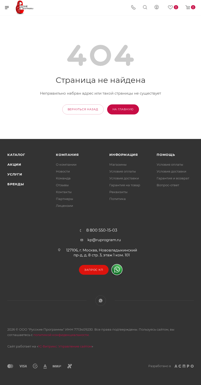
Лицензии (64, 206)
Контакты (64, 192)
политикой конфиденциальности (61, 335)
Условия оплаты (122, 171)
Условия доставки (124, 178)
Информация (123, 155)
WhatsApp (100, 300)
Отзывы (62, 185)
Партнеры (64, 199)
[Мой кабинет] (156, 7)
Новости (63, 171)
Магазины (117, 164)
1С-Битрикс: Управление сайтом (65, 346)
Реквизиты (118, 192)
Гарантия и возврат (173, 178)
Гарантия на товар (124, 185)
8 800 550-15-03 (101, 230)
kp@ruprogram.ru (104, 239)
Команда (63, 178)
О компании (66, 164)
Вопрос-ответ (168, 185)
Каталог (16, 155)
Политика (117, 199)
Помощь (166, 155)
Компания (67, 155)
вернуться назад (83, 109)
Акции (14, 164)
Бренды (15, 184)
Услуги (14, 174)
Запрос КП (93, 270)
